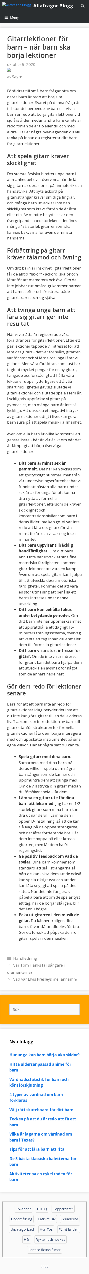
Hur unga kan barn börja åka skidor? (44, 1054)
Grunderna (69, 1219)
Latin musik (46, 1219)
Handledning (25, 958)
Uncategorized (22, 1229)
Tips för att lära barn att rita (37, 1149)
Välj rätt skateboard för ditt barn (41, 1109)
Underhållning (21, 1219)
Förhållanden (69, 1229)
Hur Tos (46, 1229)
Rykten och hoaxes (50, 1239)
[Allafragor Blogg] (17, 5)
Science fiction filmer (45, 1249)
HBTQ (42, 1209)
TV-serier (23, 1209)
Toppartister (63, 1209)
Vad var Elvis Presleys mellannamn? (45, 979)
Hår (27, 1239)
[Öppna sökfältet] (82, 5)
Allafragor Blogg (53, 6)
